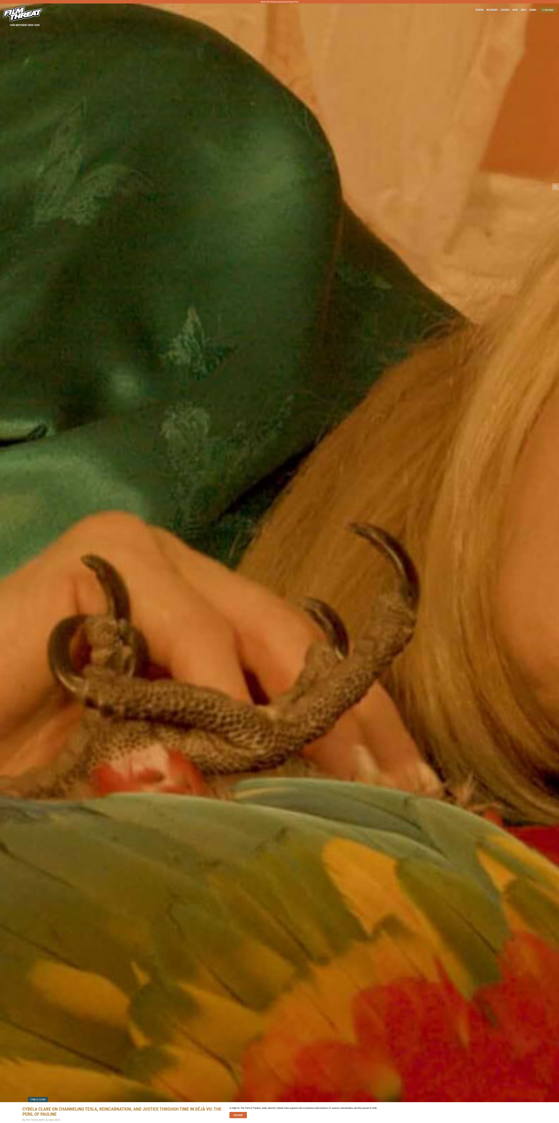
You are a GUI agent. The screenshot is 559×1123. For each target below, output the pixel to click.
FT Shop (547, 9)
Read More (238, 1115)
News (515, 10)
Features (505, 10)
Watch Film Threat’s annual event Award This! (279, 2)
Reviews (480, 10)
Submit (532, 10)
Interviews (492, 10)
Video (523, 10)
